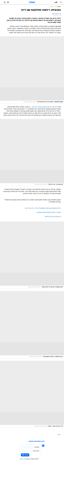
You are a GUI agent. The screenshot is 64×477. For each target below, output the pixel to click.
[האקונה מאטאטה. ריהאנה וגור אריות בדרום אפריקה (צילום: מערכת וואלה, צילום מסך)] (32, 69)
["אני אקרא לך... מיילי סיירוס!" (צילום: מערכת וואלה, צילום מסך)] (32, 152)
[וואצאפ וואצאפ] (8, 2)
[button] (56, 2)
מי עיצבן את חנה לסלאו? (53, 216)
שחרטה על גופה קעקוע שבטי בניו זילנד (44, 107)
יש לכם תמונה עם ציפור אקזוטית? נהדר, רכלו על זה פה (43, 208)
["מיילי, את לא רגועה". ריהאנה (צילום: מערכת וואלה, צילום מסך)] (32, 394)
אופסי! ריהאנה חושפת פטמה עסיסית (49, 212)
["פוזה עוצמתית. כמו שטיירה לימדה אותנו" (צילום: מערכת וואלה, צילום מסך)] (32, 255)
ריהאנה (59, 434)
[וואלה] (32, 2)
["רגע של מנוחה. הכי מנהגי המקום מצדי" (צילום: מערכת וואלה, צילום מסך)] (32, 324)
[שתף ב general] (5, 2)
